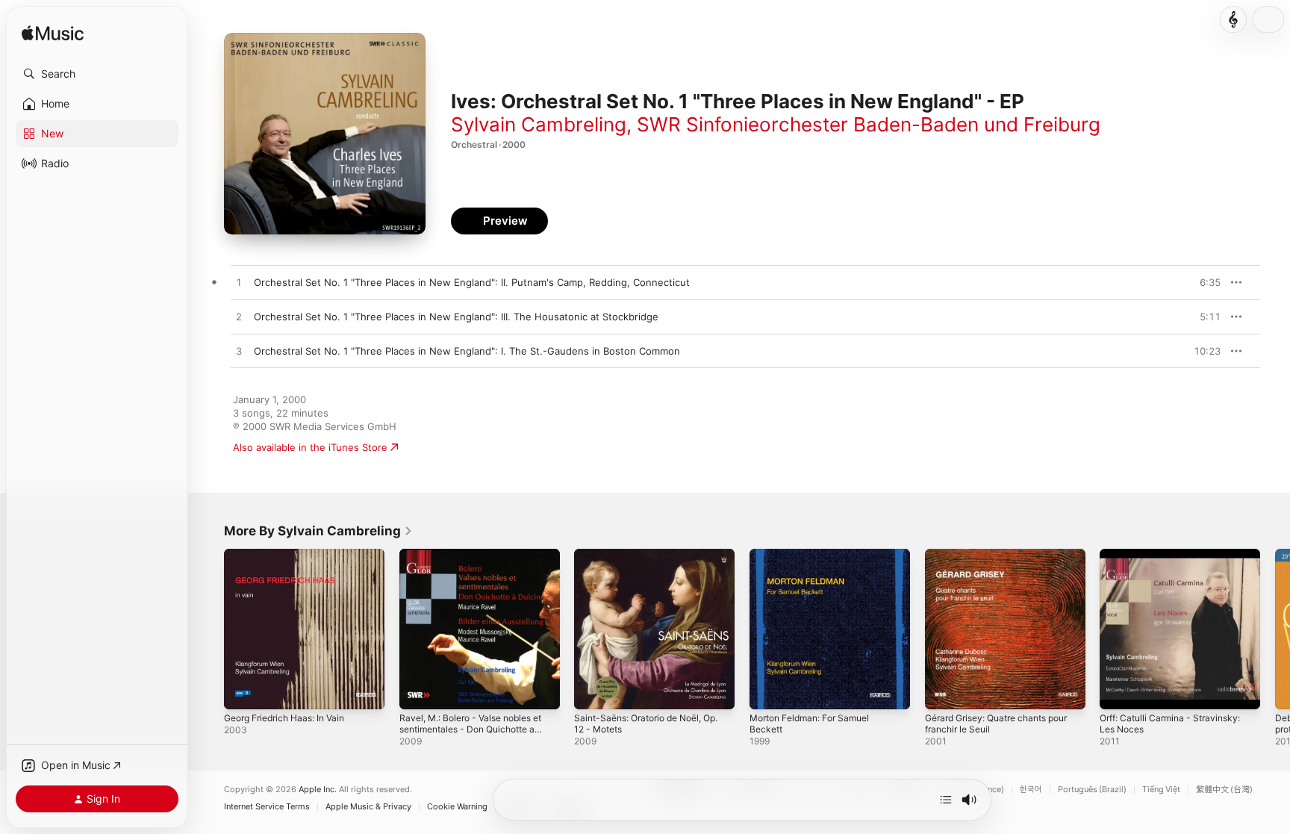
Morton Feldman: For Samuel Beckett (816, 561)
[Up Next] (946, 799)
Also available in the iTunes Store (310, 447)
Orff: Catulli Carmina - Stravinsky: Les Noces (1177, 561)
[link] (318, 531)
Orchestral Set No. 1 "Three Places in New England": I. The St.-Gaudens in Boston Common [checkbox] (467, 351)
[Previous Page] (209, 628)
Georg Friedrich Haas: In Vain (292, 555)
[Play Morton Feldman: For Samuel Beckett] (768, 690)
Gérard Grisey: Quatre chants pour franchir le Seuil (993, 561)
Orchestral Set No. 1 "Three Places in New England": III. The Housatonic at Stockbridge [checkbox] (456, 317)
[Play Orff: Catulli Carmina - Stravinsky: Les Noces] (1118, 690)
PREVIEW (1204, 282)
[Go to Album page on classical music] (1233, 19)
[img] (53, 34)
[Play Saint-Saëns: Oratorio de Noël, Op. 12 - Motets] (593, 690)
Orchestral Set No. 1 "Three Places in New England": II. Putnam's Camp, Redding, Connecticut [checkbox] (472, 282)
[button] (97, 74)
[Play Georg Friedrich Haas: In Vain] (242, 690)
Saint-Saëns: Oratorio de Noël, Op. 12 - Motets (645, 561)
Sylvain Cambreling (538, 124)
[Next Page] (1275, 628)
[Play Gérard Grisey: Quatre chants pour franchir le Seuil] (943, 690)
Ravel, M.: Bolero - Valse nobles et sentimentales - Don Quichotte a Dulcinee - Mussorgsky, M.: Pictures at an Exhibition (477, 573)
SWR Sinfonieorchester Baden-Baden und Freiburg (868, 124)
